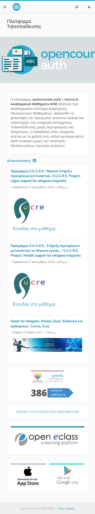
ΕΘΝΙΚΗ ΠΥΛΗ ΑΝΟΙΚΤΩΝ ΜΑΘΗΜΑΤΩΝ (47, 411)
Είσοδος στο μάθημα (34, 228)
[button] (77, 7)
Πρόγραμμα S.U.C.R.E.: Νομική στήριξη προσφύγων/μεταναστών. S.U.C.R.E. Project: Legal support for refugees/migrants (46, 176)
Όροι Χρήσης (66, 508)
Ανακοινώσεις (19, 160)
